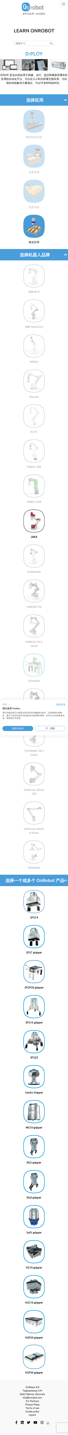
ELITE (34, 431)
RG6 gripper (34, 1197)
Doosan (34, 396)
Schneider (34, 680)
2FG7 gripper (34, 952)
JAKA (34, 536)
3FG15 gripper (34, 1022)
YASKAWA (34, 867)
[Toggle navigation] (63, 4)
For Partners (32, 1401)
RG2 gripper (34, 1162)
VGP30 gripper (34, 1372)
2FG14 (34, 917)
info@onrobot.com (32, 1397)
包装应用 (34, 172)
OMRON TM (34, 606)
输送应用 (34, 242)
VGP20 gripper (34, 1337)
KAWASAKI (34, 571)
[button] (6, 705)
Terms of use (32, 1408)
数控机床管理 (34, 137)
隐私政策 (61, 704)
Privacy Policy (32, 1404)
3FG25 (34, 1057)
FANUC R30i (34, 501)
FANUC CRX (34, 466)
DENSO (34, 361)
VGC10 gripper (34, 1302)
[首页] (33, 7)
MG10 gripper (34, 1127)
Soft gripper (34, 1232)
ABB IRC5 (34, 291)
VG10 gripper (34, 1267)
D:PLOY (34, 53)
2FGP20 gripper (34, 987)
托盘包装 (34, 207)
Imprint (32, 1415)
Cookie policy (32, 1411)
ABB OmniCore (34, 326)
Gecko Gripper (34, 1092)
